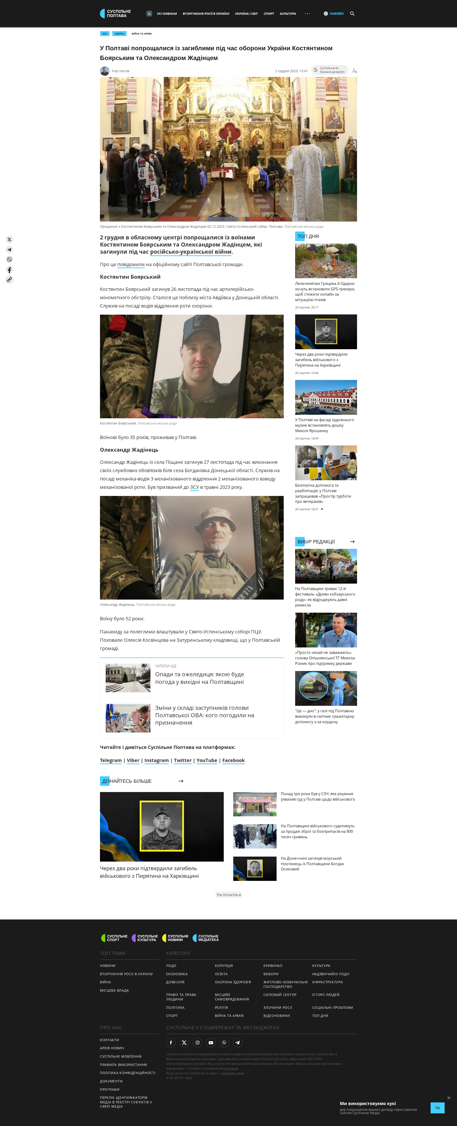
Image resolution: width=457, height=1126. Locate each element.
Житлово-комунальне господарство (285, 984)
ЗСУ (105, 33)
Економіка (177, 974)
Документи (111, 1081)
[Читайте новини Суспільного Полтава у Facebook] (171, 1042)
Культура (288, 13)
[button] (9, 239)
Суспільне (230, 1068)
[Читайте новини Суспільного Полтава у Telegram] (237, 1042)
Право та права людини (181, 996)
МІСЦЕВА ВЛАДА (114, 990)
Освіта (221, 974)
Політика (175, 1007)
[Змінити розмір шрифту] (354, 71)
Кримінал (273, 965)
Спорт (269, 13)
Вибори (270, 974)
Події (171, 965)
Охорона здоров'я (233, 982)
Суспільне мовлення (121, 1056)
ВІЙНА (105, 982)
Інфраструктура (327, 982)
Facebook (233, 760)
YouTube (207, 760)
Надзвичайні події (330, 974)
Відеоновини (276, 1015)
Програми (110, 1089)
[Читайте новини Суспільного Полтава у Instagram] (197, 1042)
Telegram (111, 760)
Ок (437, 1108)
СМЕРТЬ (119, 33)
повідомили (131, 264)
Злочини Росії (277, 1007)
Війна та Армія (142, 33)
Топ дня (320, 1015)
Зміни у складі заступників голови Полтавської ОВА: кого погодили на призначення (204, 715)
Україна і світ (246, 13)
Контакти (109, 1040)
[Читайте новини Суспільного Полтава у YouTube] (211, 1042)
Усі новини (167, 13)
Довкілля (175, 982)
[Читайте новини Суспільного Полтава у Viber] (224, 1042)
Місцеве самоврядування (232, 996)
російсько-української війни (191, 251)
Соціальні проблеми (332, 1007)
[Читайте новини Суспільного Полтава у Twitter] (184, 1042)
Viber (133, 760)
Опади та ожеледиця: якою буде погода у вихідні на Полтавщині (199, 677)
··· (307, 13)
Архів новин (112, 1048)
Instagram (156, 760)
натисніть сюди (232, 1073)
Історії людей (326, 994)
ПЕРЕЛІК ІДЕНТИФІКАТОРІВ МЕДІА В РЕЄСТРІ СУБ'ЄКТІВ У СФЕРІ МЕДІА (126, 1102)
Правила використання (123, 1064)
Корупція (224, 965)
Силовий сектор (280, 994)
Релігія (221, 1007)
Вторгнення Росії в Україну (206, 13)
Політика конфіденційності (128, 1072)
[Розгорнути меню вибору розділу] (149, 13)
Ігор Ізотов (120, 71)
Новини (108, 965)
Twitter (183, 760)
